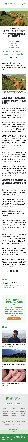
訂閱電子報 (9, 404)
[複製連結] (20, 57)
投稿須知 (23, 413)
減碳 (24, 51)
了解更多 (11, 439)
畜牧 (23, 54)
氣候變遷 (6, 54)
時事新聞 (11, 41)
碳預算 (18, 54)
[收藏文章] (8, 57)
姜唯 (16, 44)
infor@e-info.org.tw (16, 429)
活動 (14, 409)
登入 (26, 4)
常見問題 (5, 413)
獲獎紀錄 (14, 415)
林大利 (15, 46)
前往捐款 (14, 319)
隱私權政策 (5, 415)
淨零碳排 (12, 54)
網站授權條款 (23, 411)
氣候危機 (18, 51)
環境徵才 (5, 409)
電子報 (19, 3)
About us (5, 411)
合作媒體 (14, 413)
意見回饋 (23, 415)
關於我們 (23, 409)
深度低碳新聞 (6, 51)
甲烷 (13, 51)
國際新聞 (16, 41)
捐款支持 (18, 404)
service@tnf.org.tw (16, 427)
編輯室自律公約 (14, 411)
